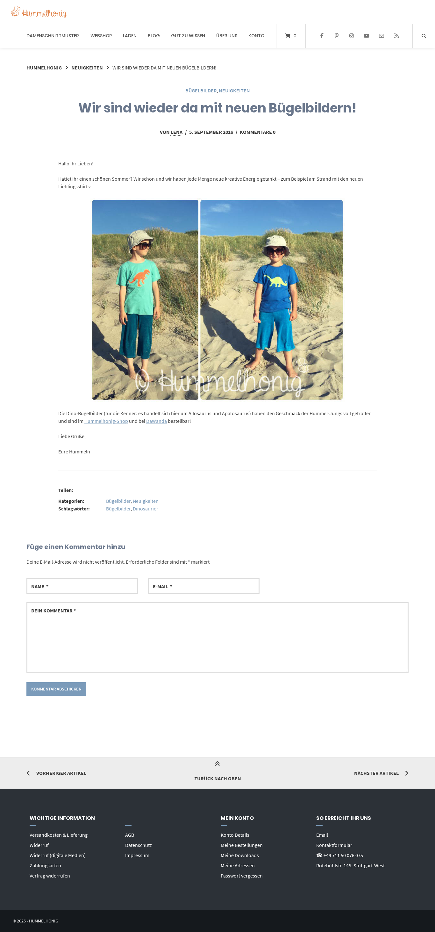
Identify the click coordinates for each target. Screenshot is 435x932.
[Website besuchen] (396, 36)
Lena (176, 132)
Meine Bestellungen (242, 845)
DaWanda (156, 421)
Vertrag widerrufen (50, 875)
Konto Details (235, 835)
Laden (130, 36)
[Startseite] (39, 12)
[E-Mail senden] (381, 36)
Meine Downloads (240, 855)
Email (322, 835)
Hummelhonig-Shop (106, 421)
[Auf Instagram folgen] (352, 36)
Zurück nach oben (217, 778)
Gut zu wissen (188, 36)
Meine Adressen (238, 865)
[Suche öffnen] (424, 36)
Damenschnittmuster (52, 36)
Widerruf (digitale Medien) (58, 855)
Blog (154, 36)
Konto (256, 36)
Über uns (226, 36)
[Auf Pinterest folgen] (337, 36)
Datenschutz (138, 845)
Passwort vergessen (242, 875)
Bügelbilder (201, 90)
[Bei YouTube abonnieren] (367, 36)
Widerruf (39, 845)
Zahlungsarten (45, 865)
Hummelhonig (44, 67)
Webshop (101, 36)
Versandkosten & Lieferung (59, 835)
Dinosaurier (145, 508)
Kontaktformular (334, 845)
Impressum (137, 855)
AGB (129, 835)
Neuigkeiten (87, 67)
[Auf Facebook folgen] (322, 36)
